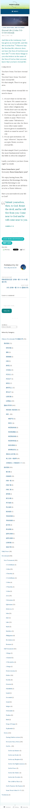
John (7, 613)
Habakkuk (9, 688)
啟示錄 (8, 525)
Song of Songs (10, 724)
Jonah (8, 702)
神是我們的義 (12, 441)
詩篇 (7, 361)
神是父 (10, 423)
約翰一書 (8, 480)
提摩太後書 (9, 538)
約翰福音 (8, 476)
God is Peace (12, 768)
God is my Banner (13, 750)
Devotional (10, 27)
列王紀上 (8, 374)
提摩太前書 (9, 533)
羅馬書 (8, 494)
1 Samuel (9, 657)
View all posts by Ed (10, 267)
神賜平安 (11, 419)
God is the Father (13, 773)
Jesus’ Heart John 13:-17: (13, 790)
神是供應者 (11, 445)
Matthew (9, 631)
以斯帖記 (8, 401)
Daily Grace (5, 551)
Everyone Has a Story (13, 742)
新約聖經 (6, 467)
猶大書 (8, 472)
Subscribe (7, 311)
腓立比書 (8, 498)
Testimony (5, 795)
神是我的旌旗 (12, 436)
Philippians (9, 635)
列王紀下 (8, 379)
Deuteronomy (10, 671)
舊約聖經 (6, 343)
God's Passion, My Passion (14, 786)
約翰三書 (8, 485)
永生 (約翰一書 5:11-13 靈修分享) (17, 286)
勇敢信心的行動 (10, 454)
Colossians (9, 600)
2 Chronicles (10, 662)
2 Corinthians (10, 578)
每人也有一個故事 (11, 458)
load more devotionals (13, 239)
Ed (11, 35)
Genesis (8, 684)
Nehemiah (9, 711)
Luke (7, 622)
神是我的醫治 (12, 432)
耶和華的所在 (12, 449)
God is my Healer (13, 755)
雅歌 (7, 352)
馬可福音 (8, 503)
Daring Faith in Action (13, 737)
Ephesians (9, 604)
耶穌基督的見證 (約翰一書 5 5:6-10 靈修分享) (15, 279)
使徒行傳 (8, 547)
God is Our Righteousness (16, 764)
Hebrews (9, 609)
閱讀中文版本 (7, 243)
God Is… (8, 746)
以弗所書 (8, 542)
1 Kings (8, 653)
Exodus (8, 680)
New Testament (20, 27)
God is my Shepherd (14, 759)
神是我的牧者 (12, 427)
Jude (7, 618)
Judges (8, 706)
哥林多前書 (9, 516)
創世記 (8, 383)
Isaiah (8, 693)
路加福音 (8, 511)
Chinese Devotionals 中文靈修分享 (12, 339)
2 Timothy (9, 587)
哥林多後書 (9, 520)
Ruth (7, 719)
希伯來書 (8, 529)
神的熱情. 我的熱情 (11, 410)
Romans (8, 644)
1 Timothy (9, 573)
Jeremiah (9, 697)
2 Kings (8, 666)
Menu (16, 11)
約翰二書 (8, 489)
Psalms (8, 715)
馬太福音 (8, 507)
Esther (8, 675)
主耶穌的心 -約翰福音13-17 (14, 463)
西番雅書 (8, 357)
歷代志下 (8, 392)
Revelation (9, 640)
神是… (8, 414)
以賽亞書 (8, 396)
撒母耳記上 (9, 387)
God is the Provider (14, 777)
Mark (7, 626)
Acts (7, 595)
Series (6, 733)
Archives (4, 325)
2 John (8, 582)
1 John (4, 27)
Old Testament (9, 649)
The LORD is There (14, 781)
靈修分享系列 (8, 405)
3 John (8, 591)
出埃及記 (8, 370)
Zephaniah (9, 728)
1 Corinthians (10, 565)
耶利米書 (8, 348)
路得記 (8, 365)
